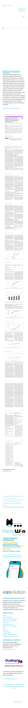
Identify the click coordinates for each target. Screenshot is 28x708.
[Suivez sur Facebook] (4, 653)
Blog (4, 627)
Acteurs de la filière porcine (10, 619)
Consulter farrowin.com (12, 556)
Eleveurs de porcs (7, 617)
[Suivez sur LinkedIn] (6, 653)
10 (8, 471)
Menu (22, 10)
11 (9, 471)
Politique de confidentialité (10, 634)
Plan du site (6, 631)
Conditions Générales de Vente (11, 636)
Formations (6, 622)
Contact (5, 629)
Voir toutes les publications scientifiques (13, 507)
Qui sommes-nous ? (8, 624)
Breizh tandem (18, 701)
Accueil (5, 615)
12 (10, 471)
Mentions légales (7, 633)
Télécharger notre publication (11, 108)
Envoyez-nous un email (9, 649)
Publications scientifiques (9, 626)
